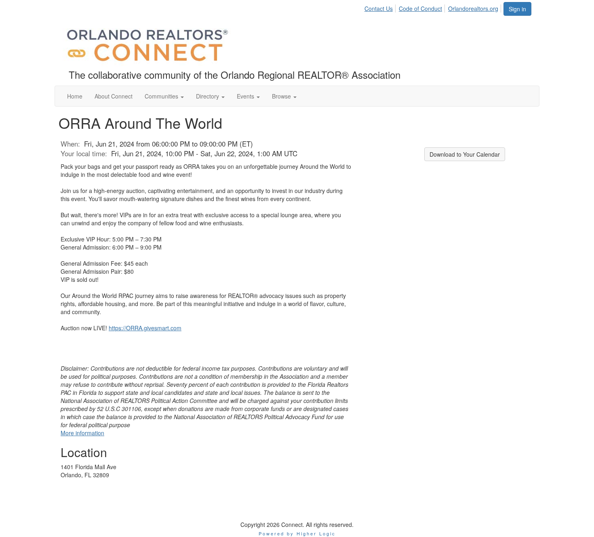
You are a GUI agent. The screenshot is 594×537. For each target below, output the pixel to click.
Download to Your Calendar (465, 154)
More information (82, 433)
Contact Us (378, 8)
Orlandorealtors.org (473, 8)
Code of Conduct (420, 8)
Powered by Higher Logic (297, 533)
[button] (164, 96)
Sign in (517, 9)
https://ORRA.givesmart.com (145, 328)
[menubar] (433, 7)
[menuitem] (381, 7)
